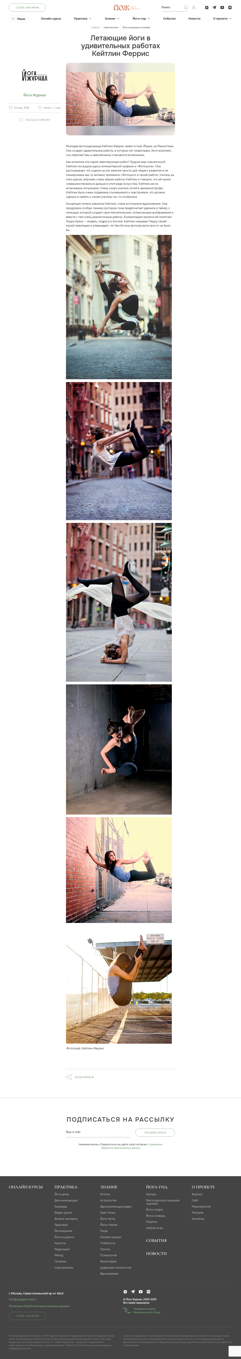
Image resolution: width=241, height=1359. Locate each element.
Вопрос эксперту (66, 1219)
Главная (95, 27)
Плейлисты (107, 1243)
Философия (108, 1261)
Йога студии (154, 1209)
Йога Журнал (34, 95)
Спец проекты (64, 1268)
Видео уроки (63, 1212)
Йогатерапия (63, 1231)
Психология (108, 1255)
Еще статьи (107, 1212)
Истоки (105, 1194)
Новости (194, 18)
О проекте (220, 18)
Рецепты (151, 1222)
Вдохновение (109, 1274)
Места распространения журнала (163, 1202)
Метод (59, 1255)
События (169, 18)
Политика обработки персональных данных (39, 1306)
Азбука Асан (154, 1228)
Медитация (62, 1249)
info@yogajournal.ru (22, 1299)
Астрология (108, 1200)
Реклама (197, 1212)
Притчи (105, 1249)
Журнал (197, 1194)
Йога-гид (139, 18)
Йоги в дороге (64, 1237)
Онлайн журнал (110, 1237)
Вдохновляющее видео (116, 1206)
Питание (60, 1261)
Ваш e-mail (73, 1132)
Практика (80, 18)
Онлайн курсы (51, 18)
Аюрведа (61, 1206)
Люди (104, 1231)
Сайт (195, 1200)
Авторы (151, 1194)
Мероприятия (201, 1206)
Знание (110, 18)
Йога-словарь (155, 1216)
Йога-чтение (108, 1225)
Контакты (198, 1219)
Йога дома (62, 1194)
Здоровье (61, 1225)
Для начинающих (66, 1200)
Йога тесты (107, 1219)
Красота (60, 1243)
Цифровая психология (115, 1268)
